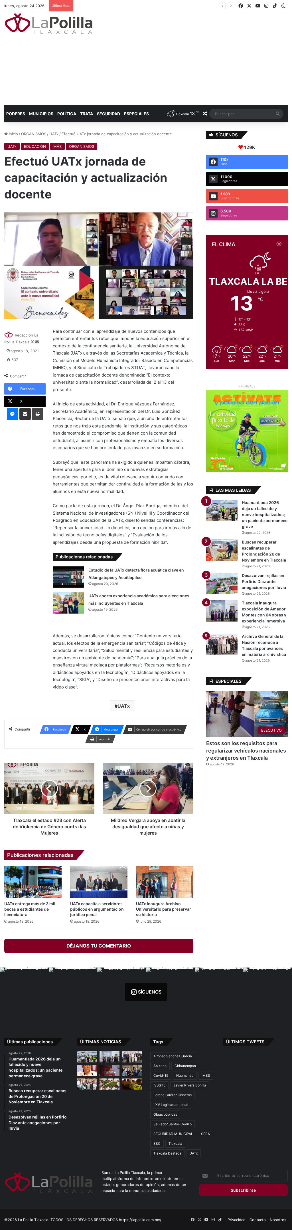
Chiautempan (185, 1066)
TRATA (86, 113)
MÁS (57, 146)
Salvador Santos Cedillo (172, 1124)
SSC (157, 1143)
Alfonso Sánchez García (172, 1056)
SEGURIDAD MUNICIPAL (173, 1134)
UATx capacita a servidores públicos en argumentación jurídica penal (97, 909)
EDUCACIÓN (35, 146)
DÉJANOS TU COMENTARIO (98, 946)
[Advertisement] (197, 58)
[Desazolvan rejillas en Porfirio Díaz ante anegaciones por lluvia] (222, 583)
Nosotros (278, 1219)
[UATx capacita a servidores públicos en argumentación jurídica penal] (98, 882)
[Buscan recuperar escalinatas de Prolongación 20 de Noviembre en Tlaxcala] (222, 550)
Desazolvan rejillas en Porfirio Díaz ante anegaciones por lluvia (264, 581)
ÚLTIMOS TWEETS (245, 1041)
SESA (205, 1134)
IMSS (206, 1075)
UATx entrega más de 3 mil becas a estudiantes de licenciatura (29, 909)
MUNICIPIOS (41, 113)
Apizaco (160, 1066)
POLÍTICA (66, 113)
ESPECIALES (136, 113)
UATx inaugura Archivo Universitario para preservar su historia (163, 909)
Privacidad (237, 1219)
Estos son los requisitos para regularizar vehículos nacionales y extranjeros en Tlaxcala (246, 750)
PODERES (15, 113)
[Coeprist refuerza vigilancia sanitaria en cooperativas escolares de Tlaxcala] (87, 1070)
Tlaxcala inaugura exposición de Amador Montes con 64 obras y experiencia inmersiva (153, 5)
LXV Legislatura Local (170, 1104)
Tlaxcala (175, 1143)
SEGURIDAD (108, 113)
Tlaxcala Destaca (167, 1153)
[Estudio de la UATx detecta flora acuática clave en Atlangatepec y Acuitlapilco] (68, 577)
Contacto (258, 1219)
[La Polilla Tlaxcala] (48, 24)
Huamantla (185, 1075)
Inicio (13, 134)
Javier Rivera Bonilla (189, 1085)
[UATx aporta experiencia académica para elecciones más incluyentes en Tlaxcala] (68, 603)
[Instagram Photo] (24, 992)
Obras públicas (165, 1114)
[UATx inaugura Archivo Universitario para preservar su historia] (164, 882)
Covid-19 (160, 1075)
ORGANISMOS (33, 134)
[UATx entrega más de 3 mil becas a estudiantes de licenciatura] (33, 882)
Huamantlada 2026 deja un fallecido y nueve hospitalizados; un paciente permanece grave (264, 514)
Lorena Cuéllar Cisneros (172, 1095)
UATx (53, 134)
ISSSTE (159, 1085)
